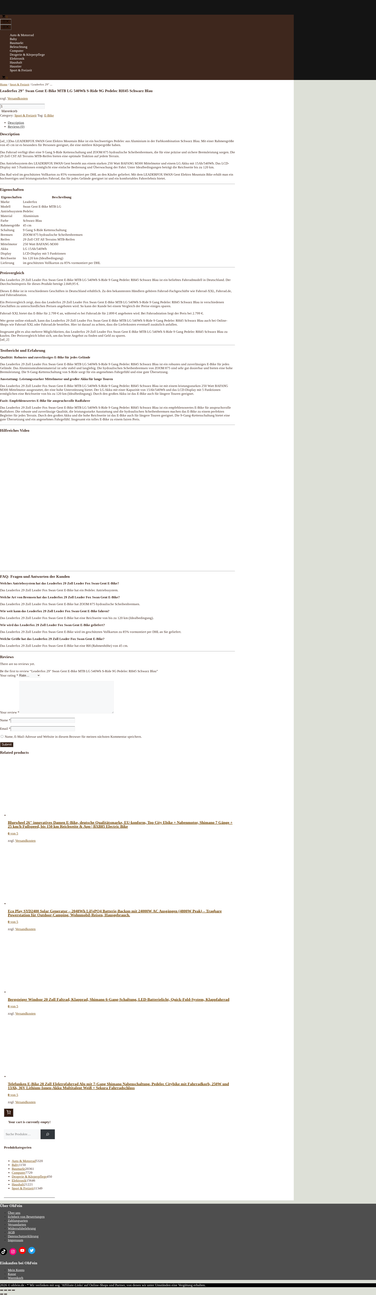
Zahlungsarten (18, 1220)
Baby (13, 39)
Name (5, 720)
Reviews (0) (16, 126)
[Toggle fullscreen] (9, 1290)
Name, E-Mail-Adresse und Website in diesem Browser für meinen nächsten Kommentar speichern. (73, 737)
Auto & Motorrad (22, 35)
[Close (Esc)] (1, 1290)
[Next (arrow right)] (5, 1294)
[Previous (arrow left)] (1, 1294)
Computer (17, 51)
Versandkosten (17, 98)
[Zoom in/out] (13, 1290)
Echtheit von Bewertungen (26, 1217)
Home (3, 84)
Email (5, 729)
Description (16, 123)
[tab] (121, 123)
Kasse (12, 1274)
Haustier (16, 66)
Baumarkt (16, 43)
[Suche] (48, 1134)
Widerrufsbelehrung (22, 1228)
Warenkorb (9, 111)
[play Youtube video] (117, 502)
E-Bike (49, 115)
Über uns (14, 1213)
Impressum (15, 1240)
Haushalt (16, 62)
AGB (11, 1232)
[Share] (5, 1290)
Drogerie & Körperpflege (27, 55)
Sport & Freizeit (21, 70)
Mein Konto (16, 1270)
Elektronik (17, 58)
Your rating (9, 675)
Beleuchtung (18, 47)
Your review (9, 712)
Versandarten (17, 1224)
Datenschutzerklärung (23, 1236)
